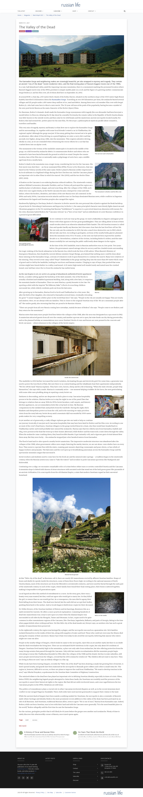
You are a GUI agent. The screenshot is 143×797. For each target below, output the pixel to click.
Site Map (50, 792)
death (27, 720)
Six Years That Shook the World (91, 732)
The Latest (21, 11)
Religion (35, 31)
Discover (39, 11)
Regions (28, 31)
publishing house (23, 769)
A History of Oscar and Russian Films (39, 732)
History (22, 31)
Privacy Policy (40, 792)
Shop (74, 11)
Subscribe (57, 11)
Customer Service (70, 792)
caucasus (34, 720)
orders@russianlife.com (111, 777)
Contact (91, 11)
